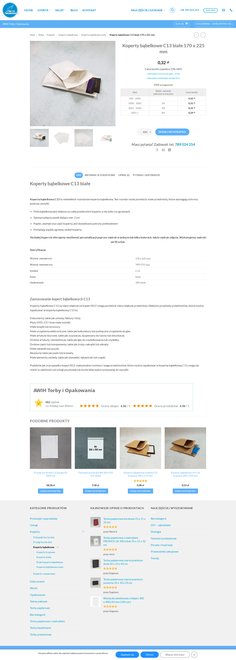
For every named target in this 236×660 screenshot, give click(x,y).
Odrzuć (150, 654)
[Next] (109, 83)
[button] (172, 10)
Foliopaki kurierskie (43, 537)
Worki (33, 588)
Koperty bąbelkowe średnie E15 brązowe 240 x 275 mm (141, 474)
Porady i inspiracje (162, 544)
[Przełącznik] (83, 532)
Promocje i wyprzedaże (43, 518)
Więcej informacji (175, 654)
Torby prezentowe (40, 634)
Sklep (59, 10)
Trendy (155, 558)
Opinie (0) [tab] (124, 175)
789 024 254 (185, 144)
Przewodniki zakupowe (164, 551)
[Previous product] (203, 35)
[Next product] (196, 35)
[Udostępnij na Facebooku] (157, 150)
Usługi (34, 525)
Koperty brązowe (45, 552)
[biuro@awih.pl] (224, 10)
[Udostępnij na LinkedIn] (169, 150)
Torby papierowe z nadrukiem (47, 621)
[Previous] (36, 83)
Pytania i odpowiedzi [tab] (146, 175)
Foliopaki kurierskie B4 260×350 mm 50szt (95, 474)
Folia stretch (37, 581)
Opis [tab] (78, 175)
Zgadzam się (127, 654)
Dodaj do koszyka (172, 131)
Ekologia (156, 531)
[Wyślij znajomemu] (163, 150)
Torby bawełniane (40, 627)
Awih (32, 34)
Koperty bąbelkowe (68, 34)
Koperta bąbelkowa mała (93, 34)
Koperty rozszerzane (44, 573)
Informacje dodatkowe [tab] (100, 175)
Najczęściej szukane (147, 10)
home (28, 10)
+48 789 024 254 (189, 10)
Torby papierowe (40, 607)
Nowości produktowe (163, 538)
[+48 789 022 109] (231, 10)
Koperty (51, 34)
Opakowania (37, 594)
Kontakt (89, 10)
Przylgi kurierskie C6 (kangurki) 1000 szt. (50, 474)
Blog (74, 10)
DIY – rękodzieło (161, 525)
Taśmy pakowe (38, 601)
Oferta (42, 10)
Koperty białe (43, 557)
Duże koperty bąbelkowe (49, 562)
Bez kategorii (37, 614)
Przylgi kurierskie (42, 542)
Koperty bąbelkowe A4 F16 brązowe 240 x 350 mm (185, 474)
